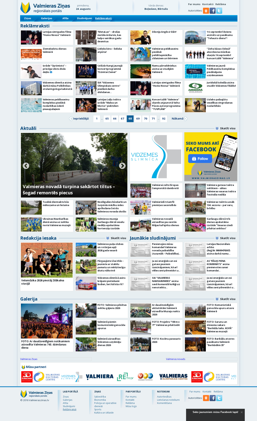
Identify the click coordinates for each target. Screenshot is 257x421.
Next (122, 166)
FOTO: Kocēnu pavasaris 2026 (166, 340)
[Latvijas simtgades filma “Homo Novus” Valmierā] (31, 37)
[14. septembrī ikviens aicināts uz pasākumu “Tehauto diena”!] (195, 37)
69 (138, 118)
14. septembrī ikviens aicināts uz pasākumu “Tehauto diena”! (220, 35)
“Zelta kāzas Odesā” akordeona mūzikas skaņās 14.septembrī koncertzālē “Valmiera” (220, 53)
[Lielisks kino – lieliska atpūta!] (86, 54)
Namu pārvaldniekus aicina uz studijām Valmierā (164, 69)
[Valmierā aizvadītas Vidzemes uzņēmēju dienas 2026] (86, 344)
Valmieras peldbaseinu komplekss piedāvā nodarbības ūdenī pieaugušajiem (56, 104)
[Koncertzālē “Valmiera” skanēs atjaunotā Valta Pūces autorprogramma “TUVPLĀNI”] (141, 105)
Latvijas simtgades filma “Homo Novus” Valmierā (57, 33)
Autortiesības (164, 396)
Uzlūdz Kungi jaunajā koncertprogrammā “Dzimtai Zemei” (109, 69)
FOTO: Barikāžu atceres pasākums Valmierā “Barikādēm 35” (220, 342)
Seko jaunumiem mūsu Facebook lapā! (215, 412)
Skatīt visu (227, 128)
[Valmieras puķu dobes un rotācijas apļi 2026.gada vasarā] (86, 249)
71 (153, 118)
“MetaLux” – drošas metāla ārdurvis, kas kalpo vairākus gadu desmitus (109, 36)
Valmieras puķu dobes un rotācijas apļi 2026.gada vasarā (110, 247)
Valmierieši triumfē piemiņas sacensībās (164, 203)
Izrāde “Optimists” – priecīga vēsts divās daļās (54, 69)
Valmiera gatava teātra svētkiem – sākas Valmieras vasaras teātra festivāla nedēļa (221, 189)
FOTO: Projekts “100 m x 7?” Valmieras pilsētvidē (166, 323)
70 (145, 118)
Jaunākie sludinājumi (153, 238)
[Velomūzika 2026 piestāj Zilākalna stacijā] (46, 260)
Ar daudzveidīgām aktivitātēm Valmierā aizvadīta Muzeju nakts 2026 (166, 309)
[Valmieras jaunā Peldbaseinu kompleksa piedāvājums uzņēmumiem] (195, 71)
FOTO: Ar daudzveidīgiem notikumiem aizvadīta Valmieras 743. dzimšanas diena (45, 344)
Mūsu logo (131, 406)
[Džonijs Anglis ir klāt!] (141, 37)
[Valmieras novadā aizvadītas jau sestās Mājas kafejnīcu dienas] (141, 224)
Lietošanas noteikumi (168, 399)
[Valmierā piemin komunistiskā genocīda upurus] (86, 327)
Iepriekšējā (81, 118)
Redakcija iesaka (38, 238)
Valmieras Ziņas (28, 359)
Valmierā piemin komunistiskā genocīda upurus (111, 325)
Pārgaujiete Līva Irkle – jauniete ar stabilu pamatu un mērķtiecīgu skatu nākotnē (111, 265)
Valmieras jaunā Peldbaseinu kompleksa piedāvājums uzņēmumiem (221, 70)
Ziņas (27, 18)
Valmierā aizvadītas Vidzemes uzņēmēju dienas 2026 (109, 342)
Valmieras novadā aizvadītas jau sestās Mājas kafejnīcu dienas (165, 222)
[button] (213, 12)
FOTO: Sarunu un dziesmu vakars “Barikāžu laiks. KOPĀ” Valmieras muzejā (219, 326)
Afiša (65, 18)
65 (107, 118)
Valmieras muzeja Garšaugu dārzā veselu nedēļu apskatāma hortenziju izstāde (110, 223)
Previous (26, 166)
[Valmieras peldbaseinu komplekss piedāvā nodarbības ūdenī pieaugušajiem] (31, 105)
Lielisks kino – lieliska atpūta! (109, 50)
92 (163, 118)
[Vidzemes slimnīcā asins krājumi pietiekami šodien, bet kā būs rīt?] (86, 283)
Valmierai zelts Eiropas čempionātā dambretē (165, 186)
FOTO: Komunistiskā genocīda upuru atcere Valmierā (220, 308)
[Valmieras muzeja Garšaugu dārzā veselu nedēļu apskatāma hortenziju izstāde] (86, 224)
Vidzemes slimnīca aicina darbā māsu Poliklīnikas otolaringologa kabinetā (57, 86)
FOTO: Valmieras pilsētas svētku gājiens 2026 (112, 306)
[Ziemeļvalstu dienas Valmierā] (31, 54)
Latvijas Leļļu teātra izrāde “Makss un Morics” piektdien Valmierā (109, 104)
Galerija (28, 299)
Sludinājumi (84, 18)
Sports (97, 409)
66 (114, 118)
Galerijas (46, 18)
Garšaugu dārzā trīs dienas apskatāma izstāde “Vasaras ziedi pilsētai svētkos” (220, 223)
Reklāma (220, 4)
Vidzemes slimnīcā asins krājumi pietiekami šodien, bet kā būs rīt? (111, 281)
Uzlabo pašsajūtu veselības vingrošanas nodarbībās (220, 103)
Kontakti (208, 4)
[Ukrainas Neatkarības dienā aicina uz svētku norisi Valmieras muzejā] (31, 224)
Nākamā (177, 118)
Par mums (194, 4)
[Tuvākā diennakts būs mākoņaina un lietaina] (31, 207)
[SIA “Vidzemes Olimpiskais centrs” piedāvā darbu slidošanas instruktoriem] (86, 88)
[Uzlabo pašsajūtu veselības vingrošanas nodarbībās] (195, 105)
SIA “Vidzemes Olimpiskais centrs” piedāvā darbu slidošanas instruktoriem (108, 89)
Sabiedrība (100, 396)
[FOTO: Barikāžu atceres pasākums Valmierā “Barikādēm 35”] (195, 344)
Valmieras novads (175, 359)
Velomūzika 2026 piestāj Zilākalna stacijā (42, 282)
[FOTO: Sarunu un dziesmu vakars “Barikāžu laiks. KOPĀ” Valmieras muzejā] (195, 327)
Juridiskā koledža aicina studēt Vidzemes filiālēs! (221, 84)
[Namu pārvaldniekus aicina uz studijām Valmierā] (141, 71)
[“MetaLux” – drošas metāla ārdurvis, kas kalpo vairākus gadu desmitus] (86, 37)
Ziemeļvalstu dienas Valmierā (54, 50)
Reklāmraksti (103, 18)
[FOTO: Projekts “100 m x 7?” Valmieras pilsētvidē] (141, 327)
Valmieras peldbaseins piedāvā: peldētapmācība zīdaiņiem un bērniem (165, 53)
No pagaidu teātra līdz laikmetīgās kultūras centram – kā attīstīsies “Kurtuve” (70, 189)
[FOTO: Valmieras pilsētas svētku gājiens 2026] (86, 310)
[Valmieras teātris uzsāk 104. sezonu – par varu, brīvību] (195, 207)
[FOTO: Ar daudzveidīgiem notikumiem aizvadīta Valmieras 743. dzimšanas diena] (46, 321)
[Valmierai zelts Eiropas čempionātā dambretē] (141, 190)
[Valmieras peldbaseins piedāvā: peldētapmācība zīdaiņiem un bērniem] (141, 54)
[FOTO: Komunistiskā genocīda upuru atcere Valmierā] (195, 310)
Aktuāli (28, 128)
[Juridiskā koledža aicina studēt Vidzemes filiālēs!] (195, 88)
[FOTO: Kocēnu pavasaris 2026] (141, 344)
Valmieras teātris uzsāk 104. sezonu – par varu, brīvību (220, 205)
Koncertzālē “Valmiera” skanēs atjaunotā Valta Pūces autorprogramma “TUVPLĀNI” (166, 104)
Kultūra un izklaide (104, 412)
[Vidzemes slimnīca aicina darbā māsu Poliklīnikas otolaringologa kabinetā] (31, 88)
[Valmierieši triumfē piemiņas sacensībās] (141, 207)
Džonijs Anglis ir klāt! (164, 31)
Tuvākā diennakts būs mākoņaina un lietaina (56, 203)
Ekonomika (100, 399)
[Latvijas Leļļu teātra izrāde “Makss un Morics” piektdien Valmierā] (86, 105)
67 (122, 118)
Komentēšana (164, 403)
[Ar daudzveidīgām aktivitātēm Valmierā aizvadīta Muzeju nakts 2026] (141, 310)
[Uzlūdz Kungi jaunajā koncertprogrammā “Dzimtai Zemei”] (86, 71)
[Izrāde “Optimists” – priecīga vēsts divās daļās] (31, 71)
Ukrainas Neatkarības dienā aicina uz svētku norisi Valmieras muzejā (57, 222)
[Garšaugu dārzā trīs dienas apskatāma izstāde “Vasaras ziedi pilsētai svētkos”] (195, 224)
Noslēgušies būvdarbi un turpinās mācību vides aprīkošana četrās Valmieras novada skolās (112, 206)
